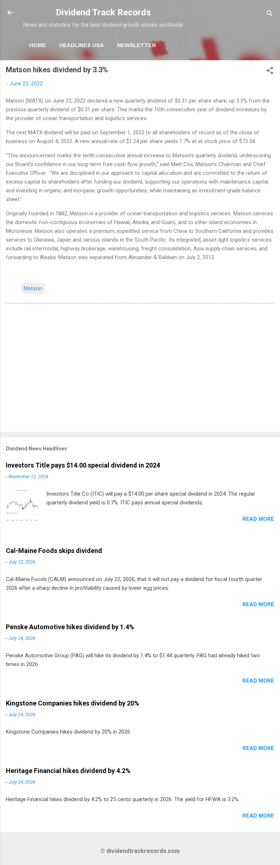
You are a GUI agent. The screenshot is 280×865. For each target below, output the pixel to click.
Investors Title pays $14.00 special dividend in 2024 (83, 465)
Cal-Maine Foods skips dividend (54, 550)
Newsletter (136, 45)
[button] (269, 71)
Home (37, 45)
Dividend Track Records (103, 12)
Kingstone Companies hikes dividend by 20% (72, 703)
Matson (33, 288)
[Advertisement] (140, 369)
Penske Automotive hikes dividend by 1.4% (70, 627)
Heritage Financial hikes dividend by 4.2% (68, 770)
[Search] (269, 15)
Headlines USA (81, 45)
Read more (258, 519)
